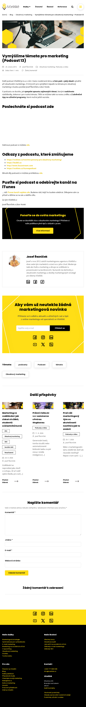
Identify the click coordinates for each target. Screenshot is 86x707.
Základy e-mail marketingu (54, 646)
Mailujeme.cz (7, 681)
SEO (6, 442)
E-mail (8, 550)
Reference (62, 7)
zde (27, 145)
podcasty (22, 364)
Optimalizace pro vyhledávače (13, 642)
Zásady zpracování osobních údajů (57, 695)
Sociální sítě (9, 447)
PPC (6, 431)
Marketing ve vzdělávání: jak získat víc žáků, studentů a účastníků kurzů (12, 419)
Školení (50, 7)
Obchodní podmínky (52, 692)
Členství (39, 7)
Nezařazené (9, 453)
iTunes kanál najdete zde (19, 192)
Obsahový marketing (24, 15)
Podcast (41, 364)
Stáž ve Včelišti (7, 690)
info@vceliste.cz (50, 671)
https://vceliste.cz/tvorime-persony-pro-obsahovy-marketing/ (34, 159)
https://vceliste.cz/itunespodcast (21, 168)
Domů (4, 15)
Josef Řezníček (27, 67)
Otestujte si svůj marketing (12, 678)
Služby (26, 7)
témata (59, 364)
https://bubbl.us (14, 162)
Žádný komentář (31, 70)
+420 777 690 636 (50, 669)
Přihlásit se (60, 328)
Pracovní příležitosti (9, 688)
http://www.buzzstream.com (20, 165)
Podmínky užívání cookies (53, 697)
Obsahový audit (50, 642)
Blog (11, 15)
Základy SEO (48, 649)
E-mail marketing (8, 644)
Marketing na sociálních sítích (13, 646)
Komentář (10, 512)
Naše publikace (8, 674)
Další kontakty (49, 688)
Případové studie (8, 676)
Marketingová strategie (11, 639)
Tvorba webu (7, 656)
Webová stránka (12, 560)
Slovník (5, 685)
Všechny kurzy (49, 639)
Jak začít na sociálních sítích (55, 644)
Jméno (9, 540)
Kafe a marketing (8, 683)
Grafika (5, 653)
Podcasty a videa (62, 67)
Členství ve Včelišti (9, 669)
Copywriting (6, 649)
